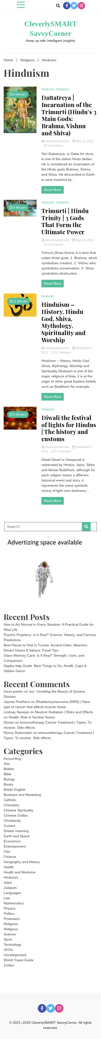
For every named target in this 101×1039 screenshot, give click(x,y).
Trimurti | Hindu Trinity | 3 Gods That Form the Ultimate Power (65, 221)
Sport (8, 939)
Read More (52, 190)
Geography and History (22, 862)
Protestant (12, 919)
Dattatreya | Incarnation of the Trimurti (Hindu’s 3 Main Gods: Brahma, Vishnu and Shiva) (68, 115)
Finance (10, 857)
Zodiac (9, 965)
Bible (7, 774)
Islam (8, 882)
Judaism (10, 888)
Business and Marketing (22, 795)
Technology (12, 944)
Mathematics (14, 903)
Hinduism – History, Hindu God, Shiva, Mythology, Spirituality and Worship (63, 322)
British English (14, 789)
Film (7, 851)
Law (7, 898)
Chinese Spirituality (18, 810)
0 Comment (55, 145)
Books (8, 784)
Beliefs (9, 769)
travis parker (13, 691)
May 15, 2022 (84, 141)
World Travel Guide (19, 960)
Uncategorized (15, 955)
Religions (62, 89)
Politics (9, 913)
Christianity (12, 820)
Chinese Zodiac (16, 815)
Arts (7, 764)
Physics (9, 908)
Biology (9, 779)
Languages (12, 893)
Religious (11, 929)
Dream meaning (16, 831)
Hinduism (47, 89)
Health (9, 867)
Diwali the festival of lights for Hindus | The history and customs (68, 428)
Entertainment (14, 846)
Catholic (10, 800)
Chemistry (11, 805)
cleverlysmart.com (57, 141)
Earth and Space (17, 836)
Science (10, 934)
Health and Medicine (20, 872)
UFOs (8, 950)
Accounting (12, 758)
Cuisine (9, 826)
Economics (12, 841)
